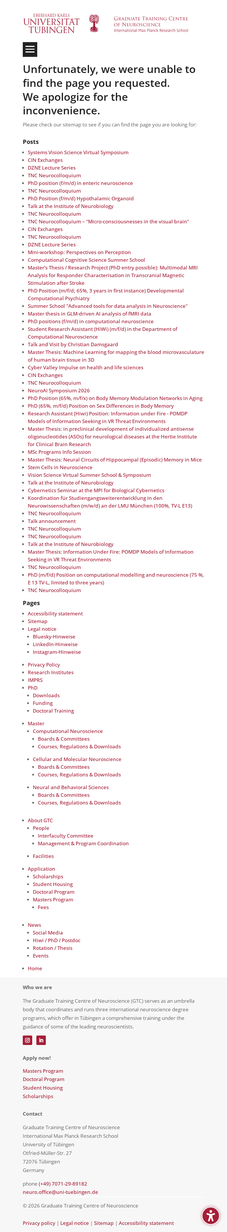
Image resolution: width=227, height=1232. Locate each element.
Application (41, 868)
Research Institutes (51, 672)
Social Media (48, 932)
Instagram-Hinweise (57, 651)
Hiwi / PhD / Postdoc (56, 940)
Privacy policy (39, 1223)
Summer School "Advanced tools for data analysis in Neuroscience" (108, 306)
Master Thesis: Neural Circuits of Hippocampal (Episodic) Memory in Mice (115, 459)
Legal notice (42, 628)
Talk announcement (52, 521)
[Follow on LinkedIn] (41, 1040)
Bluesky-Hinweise (54, 636)
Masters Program (53, 899)
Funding (43, 703)
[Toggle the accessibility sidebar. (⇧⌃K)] (211, 1216)
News (34, 924)
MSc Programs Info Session (59, 451)
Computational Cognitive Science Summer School (86, 259)
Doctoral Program (53, 891)
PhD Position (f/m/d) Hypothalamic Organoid (81, 198)
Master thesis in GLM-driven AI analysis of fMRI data (89, 313)
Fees (43, 907)
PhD (33, 687)
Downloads (46, 695)
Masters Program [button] (43, 1070)
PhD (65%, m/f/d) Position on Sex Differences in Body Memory (101, 405)
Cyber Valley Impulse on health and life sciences (85, 367)
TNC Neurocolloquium (54, 175)
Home (35, 968)
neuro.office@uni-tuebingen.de (60, 1192)
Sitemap (38, 621)
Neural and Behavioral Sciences (71, 787)
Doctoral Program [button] (43, 1079)
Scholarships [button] (38, 1096)
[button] (30, 49)
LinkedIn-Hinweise (55, 644)
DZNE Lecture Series (52, 167)
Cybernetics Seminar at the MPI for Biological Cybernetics (96, 490)
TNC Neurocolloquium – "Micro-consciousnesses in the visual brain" (108, 221)
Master (36, 723)
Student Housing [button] (43, 1087)
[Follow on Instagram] (27, 1040)
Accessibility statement (55, 613)
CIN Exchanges (45, 160)
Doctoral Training (53, 710)
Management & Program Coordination (83, 843)
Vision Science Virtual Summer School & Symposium (89, 475)
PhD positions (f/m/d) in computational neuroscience (91, 321)
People (41, 828)
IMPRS (35, 680)
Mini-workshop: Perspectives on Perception (79, 252)
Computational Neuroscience (68, 731)
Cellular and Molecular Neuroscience (77, 759)
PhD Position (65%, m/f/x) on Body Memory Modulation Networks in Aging (115, 398)
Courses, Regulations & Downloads (79, 746)
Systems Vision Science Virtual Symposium (78, 152)
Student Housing (53, 884)
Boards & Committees (64, 738)
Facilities (43, 856)
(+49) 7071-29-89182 (63, 1183)
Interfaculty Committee (65, 835)
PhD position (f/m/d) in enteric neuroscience (80, 183)
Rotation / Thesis (52, 948)
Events (40, 955)
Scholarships (48, 876)
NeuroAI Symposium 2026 (59, 390)
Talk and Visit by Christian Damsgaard (73, 344)
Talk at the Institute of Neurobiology (71, 206)
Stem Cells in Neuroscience (60, 467)
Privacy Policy (44, 664)
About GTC (40, 820)
